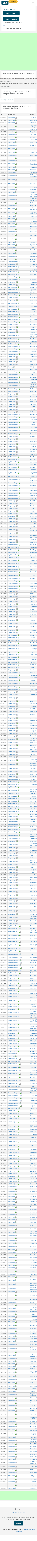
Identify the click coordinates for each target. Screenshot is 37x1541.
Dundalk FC (33, 1111)
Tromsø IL (32, 1271)
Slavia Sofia (33, 1131)
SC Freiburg (33, 858)
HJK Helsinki (33, 1262)
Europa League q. (13, 975)
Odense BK (33, 1240)
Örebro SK (33, 224)
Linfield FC (33, 948)
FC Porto (32, 422)
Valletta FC (33, 1080)
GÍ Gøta (32, 1051)
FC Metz (32, 1194)
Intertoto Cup (11, 117)
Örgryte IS (32, 242)
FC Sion (32, 652)
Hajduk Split (33, 965)
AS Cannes (33, 1246)
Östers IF (32, 1405)
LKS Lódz (32, 137)
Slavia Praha (33, 300)
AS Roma (32, 332)
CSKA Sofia (33, 134)
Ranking (3, 100)
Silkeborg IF (33, 122)
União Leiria (33, 1250)
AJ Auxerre (33, 596)
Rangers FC (33, 424)
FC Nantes (33, 160)
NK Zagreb (33, 1333)
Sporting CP (33, 555)
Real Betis (33, 407)
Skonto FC (33, 1137)
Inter (31, 723)
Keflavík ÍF (33, 145)
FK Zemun (33, 219)
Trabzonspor (33, 547)
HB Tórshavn (33, 1414)
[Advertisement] (18, 51)
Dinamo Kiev (33, 1095)
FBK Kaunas (33, 221)
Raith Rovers (33, 623)
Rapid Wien (33, 274)
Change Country (11, 13)
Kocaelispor (33, 189)
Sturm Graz (33, 1118)
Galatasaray (33, 988)
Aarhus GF (33, 1302)
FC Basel (32, 203)
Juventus (32, 261)
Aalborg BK (33, 205)
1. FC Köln (33, 1204)
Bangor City (33, 1166)
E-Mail (18, 1523)
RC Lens (32, 409)
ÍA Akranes (33, 776)
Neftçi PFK (33, 928)
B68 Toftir (32, 184)
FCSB (31, 374)
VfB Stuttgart (33, 155)
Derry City (32, 1077)
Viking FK (32, 903)
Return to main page (9, 9)
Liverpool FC (33, 518)
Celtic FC (32, 467)
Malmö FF (32, 875)
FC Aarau (32, 1207)
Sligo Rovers (33, 256)
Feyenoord (33, 289)
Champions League (13, 261)
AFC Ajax (32, 292)
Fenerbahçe (33, 855)
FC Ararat (32, 638)
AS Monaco (33, 848)
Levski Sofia (33, 888)
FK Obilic (32, 1086)
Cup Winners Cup (13, 266)
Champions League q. (14, 954)
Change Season (10, 19)
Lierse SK (32, 885)
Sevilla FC (33, 436)
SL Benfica (33, 399)
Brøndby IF (33, 451)
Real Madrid (33, 349)
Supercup (10, 367)
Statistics (10, 100)
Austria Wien (33, 882)
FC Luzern (33, 117)
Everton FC (33, 557)
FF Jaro (32, 247)
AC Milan (32, 362)
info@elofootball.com (18, 1513)
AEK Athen (33, 459)
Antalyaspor (33, 169)
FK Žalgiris (33, 796)
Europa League (12, 264)
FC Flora (32, 1048)
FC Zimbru (33, 539)
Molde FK (32, 793)
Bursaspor (33, 1196)
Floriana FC (33, 1403)
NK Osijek (32, 1004)
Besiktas (32, 968)
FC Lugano (33, 630)
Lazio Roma (33, 508)
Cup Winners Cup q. (13, 926)
